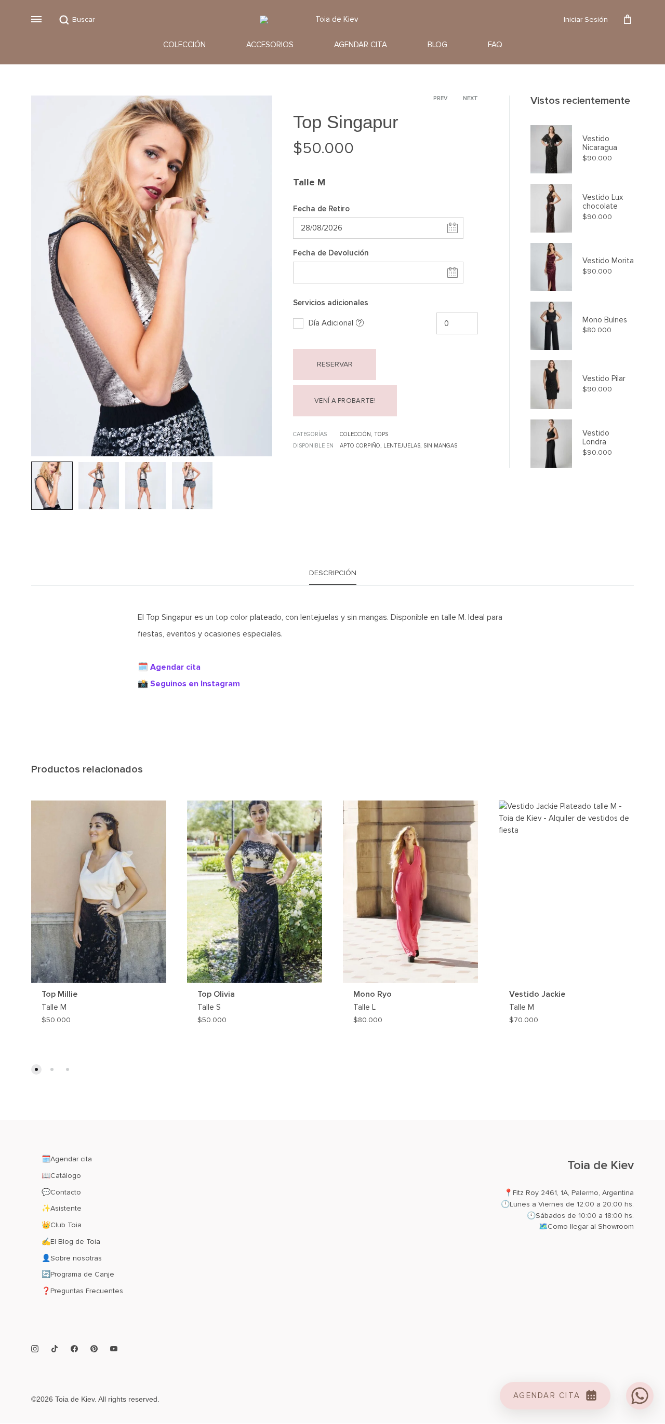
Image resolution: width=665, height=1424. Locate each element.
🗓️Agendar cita (67, 1159)
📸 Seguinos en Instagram (189, 684)
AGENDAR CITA (546, 1395)
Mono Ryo (372, 994)
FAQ (495, 44)
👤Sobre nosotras (72, 1258)
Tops (381, 434)
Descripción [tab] (332, 572)
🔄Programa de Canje (78, 1274)
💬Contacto (61, 1192)
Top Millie (59, 994)
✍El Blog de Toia (71, 1241)
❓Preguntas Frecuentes (82, 1290)
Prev (440, 98)
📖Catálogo (61, 1175)
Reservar (335, 364)
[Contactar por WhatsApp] (640, 1395)
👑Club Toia (62, 1224)
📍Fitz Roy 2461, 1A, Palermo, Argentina (569, 1192)
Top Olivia (216, 994)
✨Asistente (62, 1208)
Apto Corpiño (360, 445)
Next (470, 98)
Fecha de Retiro (321, 208)
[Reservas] (627, 19)
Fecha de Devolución (331, 252)
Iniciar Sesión (586, 19)
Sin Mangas (440, 445)
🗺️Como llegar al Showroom (586, 1226)
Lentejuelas (401, 445)
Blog (437, 44)
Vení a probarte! (345, 401)
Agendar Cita (360, 44)
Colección (184, 44)
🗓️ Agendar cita (169, 667)
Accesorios (270, 44)
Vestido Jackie (537, 994)
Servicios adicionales (330, 302)
